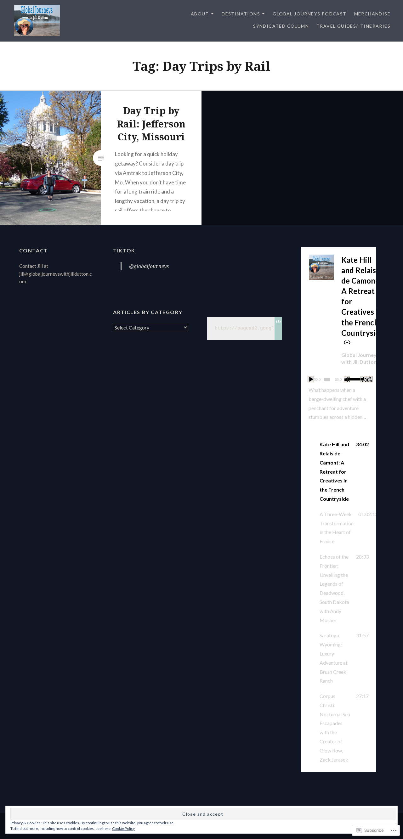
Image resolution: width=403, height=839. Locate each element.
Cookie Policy (123, 828)
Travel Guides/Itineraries (353, 26)
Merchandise (372, 13)
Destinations (241, 13)
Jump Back (363, 379)
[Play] (311, 379)
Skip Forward (369, 379)
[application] (338, 379)
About (200, 13)
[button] (338, 472)
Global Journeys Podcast (309, 13)
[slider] (353, 378)
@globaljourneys (149, 266)
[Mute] (347, 379)
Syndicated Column (281, 26)
